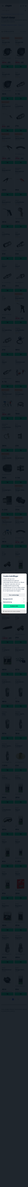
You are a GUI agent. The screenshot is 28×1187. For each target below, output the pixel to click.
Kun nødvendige (14, 595)
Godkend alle (14, 606)
